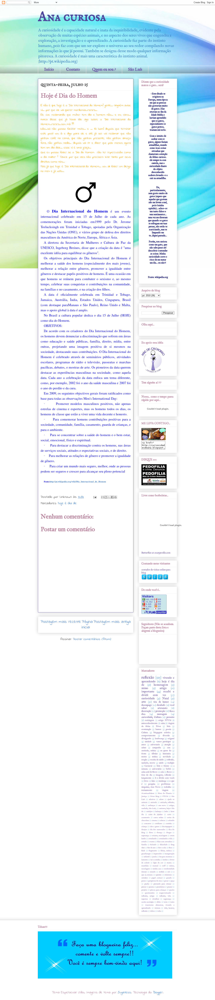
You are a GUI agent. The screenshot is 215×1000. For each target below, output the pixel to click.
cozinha (169, 823)
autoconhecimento (149, 723)
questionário (150, 893)
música (155, 756)
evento (152, 841)
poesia (168, 729)
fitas (170, 848)
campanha (156, 747)
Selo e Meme (163, 766)
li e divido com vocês (164, 778)
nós (168, 872)
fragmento (153, 851)
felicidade (163, 845)
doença (159, 832)
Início (49, 69)
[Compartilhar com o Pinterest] (115, 497)
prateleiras (161, 887)
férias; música (166, 851)
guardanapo (146, 854)
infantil (146, 857)
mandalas (145, 866)
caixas (143, 747)
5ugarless (124, 992)
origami (171, 738)
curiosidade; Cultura (151, 717)
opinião (158, 875)
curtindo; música (148, 750)
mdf (163, 866)
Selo (168, 726)
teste (165, 902)
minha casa (157, 869)
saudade (148, 741)
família (144, 845)
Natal (165, 698)
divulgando (146, 738)
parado (169, 878)
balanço (158, 811)
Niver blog (154, 796)
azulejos (149, 811)
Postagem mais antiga (112, 622)
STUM (165, 796)
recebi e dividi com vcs (157, 693)
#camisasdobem (147, 793)
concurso (147, 823)
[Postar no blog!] (106, 497)
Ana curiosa (72, 17)
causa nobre (158, 817)
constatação (146, 729)
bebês (168, 769)
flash (143, 851)
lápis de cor (158, 863)
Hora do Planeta (164, 793)
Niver (158, 726)
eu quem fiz (165, 750)
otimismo (168, 875)
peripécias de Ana (155, 881)
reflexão (147, 677)
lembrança (159, 738)
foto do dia (146, 775)
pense (143, 881)
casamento (145, 817)
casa (168, 747)
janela (154, 857)
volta (159, 911)
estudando (152, 838)
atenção (167, 744)
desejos (144, 829)
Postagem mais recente (61, 622)
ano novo (162, 805)
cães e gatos (154, 826)
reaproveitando (165, 893)
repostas (144, 899)
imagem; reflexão (163, 775)
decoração (146, 711)
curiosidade (148, 698)
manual (155, 866)
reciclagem (149, 720)
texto (172, 902)
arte (143, 702)
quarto (171, 890)
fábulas (155, 753)
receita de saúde (157, 759)
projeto (144, 890)
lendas (165, 860)
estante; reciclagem (159, 835)
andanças (151, 805)
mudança (162, 781)
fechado (153, 845)
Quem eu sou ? (104, 69)
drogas (168, 832)
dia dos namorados (157, 829)
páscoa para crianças (158, 890)
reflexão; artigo (147, 896)
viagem (165, 790)
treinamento (146, 790)
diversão (166, 735)
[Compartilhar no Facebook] (112, 497)
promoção (160, 711)
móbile (161, 872)
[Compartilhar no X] (109, 497)
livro (146, 781)
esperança (145, 835)
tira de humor (161, 701)
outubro (144, 878)
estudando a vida (165, 838)
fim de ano (151, 848)
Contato (73, 69)
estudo (144, 841)
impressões (158, 854)
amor (143, 744)
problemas (165, 784)
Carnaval (148, 766)
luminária (167, 753)
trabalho (167, 787)
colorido (171, 820)
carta (169, 814)
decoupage (146, 705)
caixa (163, 723)
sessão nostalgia (147, 902)
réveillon (155, 899)
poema (151, 887)
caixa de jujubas (155, 814)
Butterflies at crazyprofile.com (155, 552)
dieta (151, 832)
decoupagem (167, 826)
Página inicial (87, 624)
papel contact (157, 878)
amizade (153, 802)
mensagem (162, 714)
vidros (152, 911)
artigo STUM (164, 720)
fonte (143, 753)
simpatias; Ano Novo (150, 787)
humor (158, 729)
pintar (143, 887)
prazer (169, 887)
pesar (166, 881)
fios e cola (162, 848)
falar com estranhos (164, 841)
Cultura (144, 732)
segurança (167, 899)
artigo (163, 688)
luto (153, 781)
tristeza (157, 908)
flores (169, 772)
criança (144, 826)
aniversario (155, 744)
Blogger (158, 992)
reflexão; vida (165, 896)
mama (169, 863)
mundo (153, 872)
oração (144, 759)
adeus (161, 799)
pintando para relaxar (162, 884)
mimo (144, 688)
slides (159, 902)
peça (172, 881)
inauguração (169, 854)
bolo (166, 811)
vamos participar (163, 741)
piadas (146, 884)
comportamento (148, 735)
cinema (154, 820)
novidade (167, 756)
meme (144, 756)
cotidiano (158, 823)
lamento (144, 860)
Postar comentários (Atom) (92, 639)
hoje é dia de (67, 503)
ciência (162, 820)
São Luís (135, 69)
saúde (161, 763)
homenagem (161, 685)
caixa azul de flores (149, 772)
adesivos (152, 799)
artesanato (162, 708)
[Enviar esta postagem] (95, 497)
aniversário (157, 769)
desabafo (161, 705)
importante (147, 691)
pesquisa (151, 784)
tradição (170, 763)
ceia (162, 772)
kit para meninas (165, 857)
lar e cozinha (155, 860)
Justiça (144, 796)
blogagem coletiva (162, 732)
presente (170, 717)
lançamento (146, 778)
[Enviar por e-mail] (102, 497)
